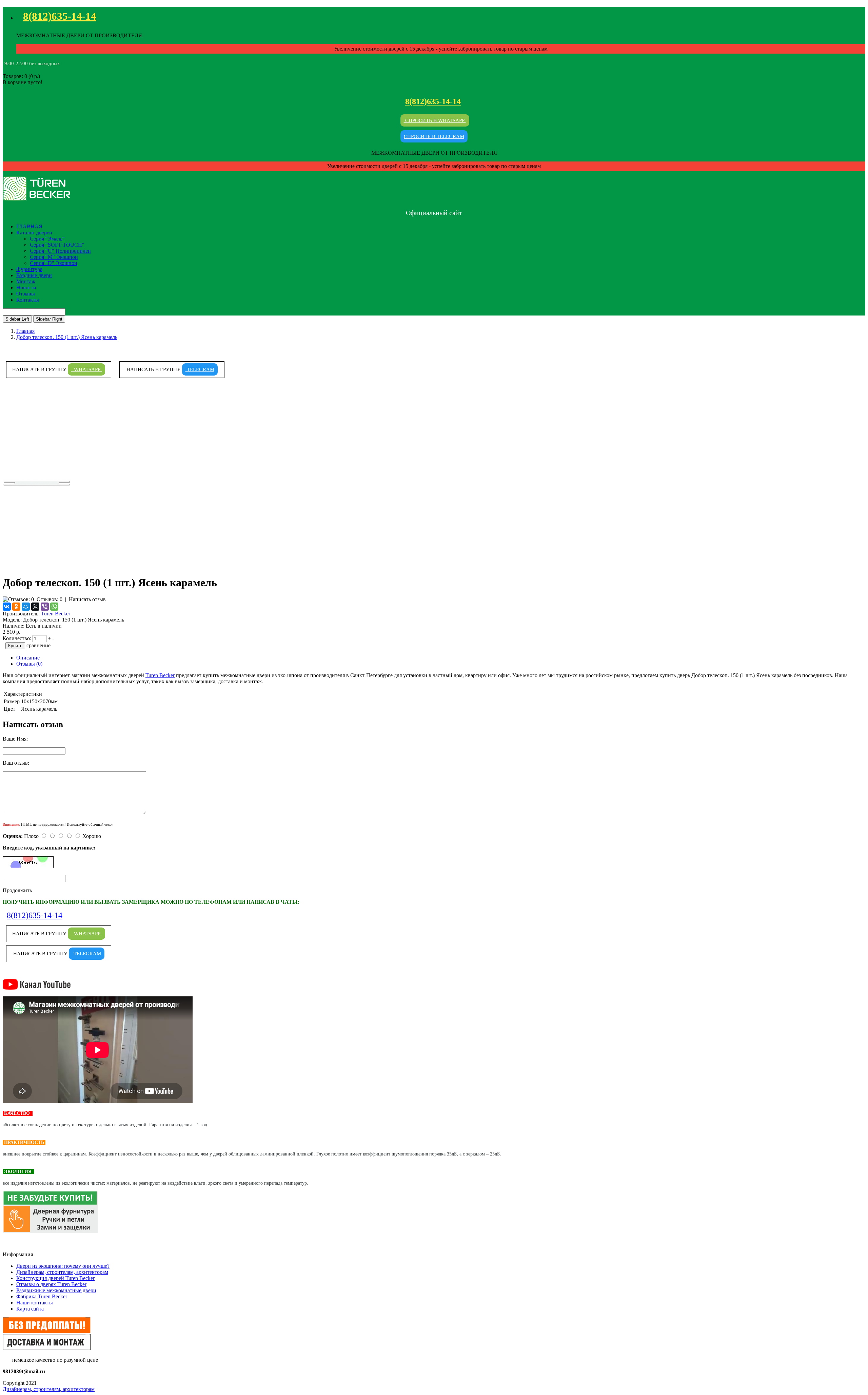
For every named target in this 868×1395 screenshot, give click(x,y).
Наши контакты (34, 1302)
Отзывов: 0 (49, 599)
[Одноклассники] (16, 607)
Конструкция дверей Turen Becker (55, 1278)
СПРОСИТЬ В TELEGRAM (434, 136)
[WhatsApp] (54, 607)
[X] (35, 607)
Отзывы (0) (29, 664)
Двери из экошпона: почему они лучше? (63, 1266)
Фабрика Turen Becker (41, 1296)
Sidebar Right (49, 319)
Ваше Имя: (15, 739)
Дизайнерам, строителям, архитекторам (62, 1272)
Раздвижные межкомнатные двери (56, 1290)
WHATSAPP (86, 369)
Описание (28, 658)
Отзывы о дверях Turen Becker (51, 1284)
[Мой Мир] (26, 607)
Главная (25, 331)
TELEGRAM (199, 369)
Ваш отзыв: (16, 763)
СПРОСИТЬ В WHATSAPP (435, 120)
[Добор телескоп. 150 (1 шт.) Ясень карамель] (37, 566)
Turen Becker (55, 613)
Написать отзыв (87, 599)
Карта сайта (30, 1309)
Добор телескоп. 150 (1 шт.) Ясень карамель (66, 337)
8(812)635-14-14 (59, 16)
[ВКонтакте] (7, 607)
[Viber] (45, 607)
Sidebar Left (17, 319)
